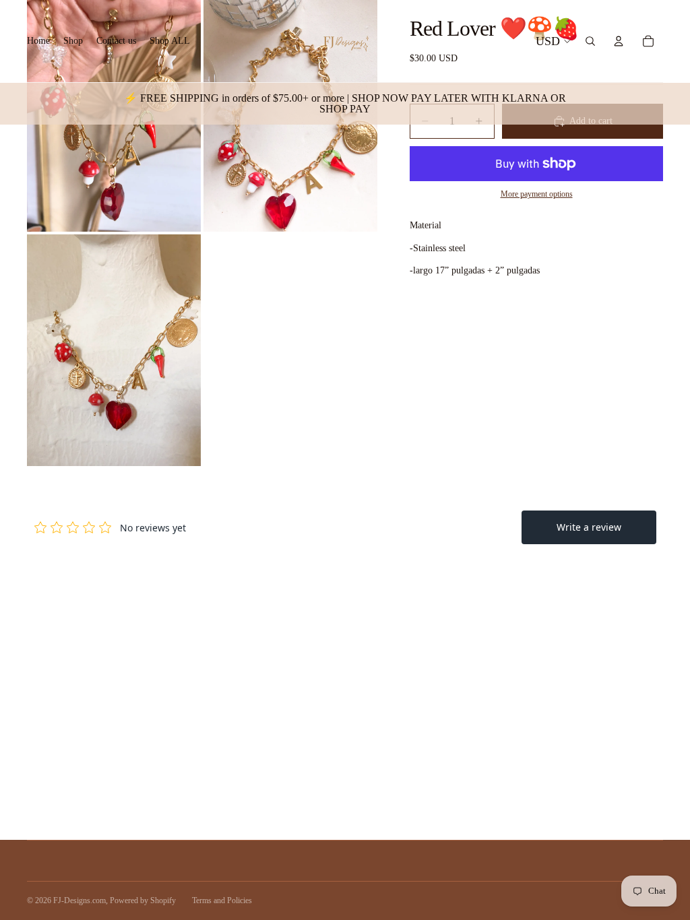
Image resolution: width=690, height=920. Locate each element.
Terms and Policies (222, 900)
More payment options (537, 194)
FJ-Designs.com (79, 900)
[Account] (618, 41)
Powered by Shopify (143, 900)
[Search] (590, 41)
